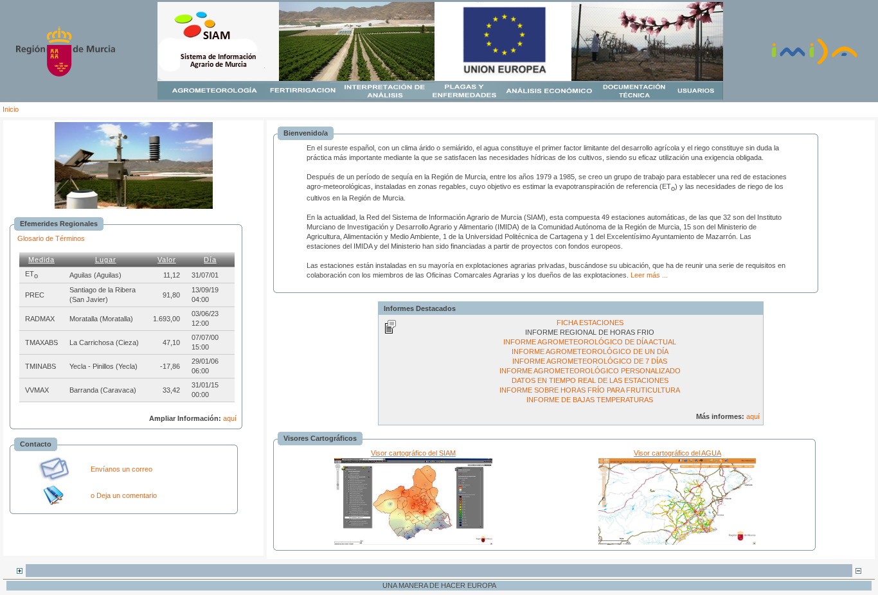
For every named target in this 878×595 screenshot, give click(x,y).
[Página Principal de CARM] (65, 74)
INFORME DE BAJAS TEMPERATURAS (589, 400)
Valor (166, 259)
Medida (41, 259)
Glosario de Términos (51, 238)
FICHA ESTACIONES (590, 322)
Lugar (105, 259)
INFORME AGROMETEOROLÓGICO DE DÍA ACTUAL (589, 342)
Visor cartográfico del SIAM (413, 453)
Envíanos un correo (121, 469)
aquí (230, 418)
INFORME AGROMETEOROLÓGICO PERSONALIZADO (590, 371)
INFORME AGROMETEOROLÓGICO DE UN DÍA (590, 351)
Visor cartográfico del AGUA (677, 453)
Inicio (11, 109)
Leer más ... (649, 275)
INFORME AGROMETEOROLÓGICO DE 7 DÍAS (589, 361)
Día (210, 259)
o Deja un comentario (124, 495)
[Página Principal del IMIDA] (814, 63)
